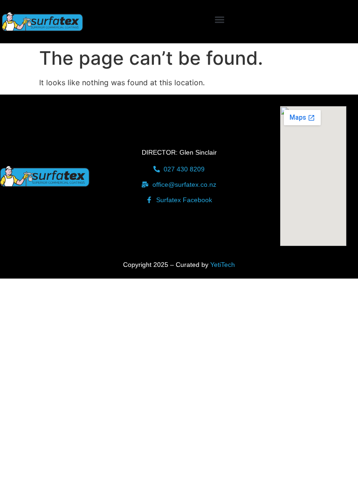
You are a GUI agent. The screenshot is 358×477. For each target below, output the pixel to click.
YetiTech (222, 264)
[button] (219, 19)
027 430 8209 (184, 169)
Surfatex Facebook (184, 200)
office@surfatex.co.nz (184, 184)
